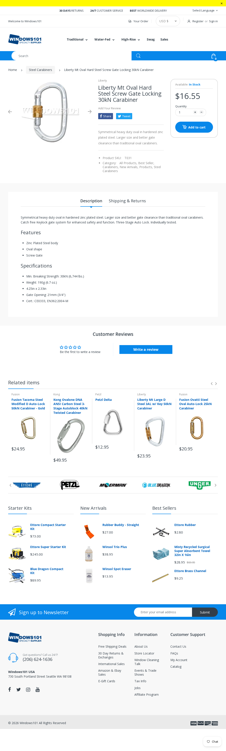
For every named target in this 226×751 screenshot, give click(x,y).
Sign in (213, 21)
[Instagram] (28, 689)
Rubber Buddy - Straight (120, 525)
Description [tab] (91, 200)
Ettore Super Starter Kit (48, 547)
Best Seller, (146, 163)
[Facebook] (9, 689)
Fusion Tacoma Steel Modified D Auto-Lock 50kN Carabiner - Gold (28, 404)
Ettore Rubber (185, 525)
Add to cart (196, 127)
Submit (205, 612)
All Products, (128, 163)
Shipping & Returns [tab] (127, 200)
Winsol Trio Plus (114, 547)
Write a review (145, 349)
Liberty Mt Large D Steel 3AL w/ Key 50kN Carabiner (154, 404)
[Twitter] (18, 689)
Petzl (98, 394)
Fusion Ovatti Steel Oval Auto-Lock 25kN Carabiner (195, 404)
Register (198, 21)
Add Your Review (109, 108)
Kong (56, 394)
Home (12, 70)
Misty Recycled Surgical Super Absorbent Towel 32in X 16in (192, 551)
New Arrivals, (129, 167)
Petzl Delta (103, 400)
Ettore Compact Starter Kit (48, 527)
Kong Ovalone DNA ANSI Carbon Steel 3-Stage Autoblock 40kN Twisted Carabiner (70, 406)
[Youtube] (38, 689)
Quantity (181, 106)
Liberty (102, 80)
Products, (146, 167)
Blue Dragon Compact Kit (46, 571)
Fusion (15, 394)
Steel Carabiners (40, 70)
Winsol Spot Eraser (116, 569)
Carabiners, (111, 167)
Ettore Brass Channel (190, 571)
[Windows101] (24, 39)
